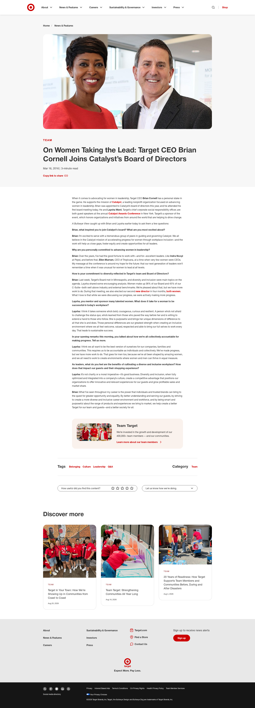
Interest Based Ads (102, 688)
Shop (225, 7)
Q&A (110, 466)
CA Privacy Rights (137, 688)
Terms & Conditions (120, 688)
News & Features (68, 7)
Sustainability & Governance (124, 7)
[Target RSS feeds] (68, 689)
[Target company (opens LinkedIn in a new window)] (62, 689)
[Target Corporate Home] (31, 7)
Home (46, 25)
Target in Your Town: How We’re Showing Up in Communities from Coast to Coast (68, 593)
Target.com (141, 630)
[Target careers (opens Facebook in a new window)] (51, 689)
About (44, 7)
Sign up (182, 638)
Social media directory (52, 694)
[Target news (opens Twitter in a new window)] (45, 689)
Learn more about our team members (137, 442)
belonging (74, 466)
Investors (157, 7)
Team (47, 140)
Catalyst (116, 202)
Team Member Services (175, 688)
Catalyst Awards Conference (124, 213)
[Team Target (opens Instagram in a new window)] (56, 689)
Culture (87, 466)
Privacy (89, 688)
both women (173, 291)
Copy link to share (53, 175)
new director (143, 291)
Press (176, 7)
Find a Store (141, 637)
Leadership (99, 466)
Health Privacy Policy (155, 688)
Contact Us (141, 644)
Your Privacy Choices (98, 694)
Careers (93, 7)
